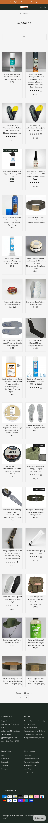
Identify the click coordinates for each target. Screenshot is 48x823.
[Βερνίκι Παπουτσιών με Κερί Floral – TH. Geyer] (36, 538)
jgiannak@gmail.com (9, 738)
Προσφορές (5, 769)
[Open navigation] (6, 7)
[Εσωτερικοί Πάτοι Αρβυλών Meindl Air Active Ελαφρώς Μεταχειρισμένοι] (12, 328)
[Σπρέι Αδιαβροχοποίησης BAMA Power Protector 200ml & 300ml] (36, 366)
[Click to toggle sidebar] (24, 37)
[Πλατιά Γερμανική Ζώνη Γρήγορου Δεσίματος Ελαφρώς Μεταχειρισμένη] (36, 666)
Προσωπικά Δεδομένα (31, 759)
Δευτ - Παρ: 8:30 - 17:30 (10, 741)
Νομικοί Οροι (28, 772)
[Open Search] (41, 7)
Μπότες (4, 755)
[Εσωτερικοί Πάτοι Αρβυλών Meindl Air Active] (36, 289)
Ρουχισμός (5, 762)
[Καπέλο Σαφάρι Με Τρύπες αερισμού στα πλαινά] (12, 628)
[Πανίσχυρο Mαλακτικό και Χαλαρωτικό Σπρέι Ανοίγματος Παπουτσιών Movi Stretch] (12, 205)
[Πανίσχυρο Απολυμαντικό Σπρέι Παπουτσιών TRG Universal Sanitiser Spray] (12, 62)
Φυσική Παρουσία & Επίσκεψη (34, 721)
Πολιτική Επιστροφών (31, 762)
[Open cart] (45, 7)
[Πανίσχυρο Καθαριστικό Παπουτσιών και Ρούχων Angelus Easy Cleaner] (36, 628)
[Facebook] (3, 809)
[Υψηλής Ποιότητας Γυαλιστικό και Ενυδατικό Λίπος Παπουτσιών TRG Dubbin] (12, 454)
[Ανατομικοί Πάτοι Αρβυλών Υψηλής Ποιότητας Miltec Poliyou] (12, 584)
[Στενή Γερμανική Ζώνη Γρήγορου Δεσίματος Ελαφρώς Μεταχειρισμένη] (36, 205)
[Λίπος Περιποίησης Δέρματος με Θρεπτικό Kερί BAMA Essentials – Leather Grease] (12, 413)
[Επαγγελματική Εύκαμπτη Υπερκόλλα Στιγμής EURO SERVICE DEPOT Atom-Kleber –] (36, 159)
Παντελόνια (5, 759)
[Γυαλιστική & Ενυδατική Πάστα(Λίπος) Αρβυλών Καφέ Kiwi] (12, 289)
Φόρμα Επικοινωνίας (8, 721)
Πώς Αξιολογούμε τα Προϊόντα (34, 731)
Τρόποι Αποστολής (30, 765)
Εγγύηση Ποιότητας (30, 727)
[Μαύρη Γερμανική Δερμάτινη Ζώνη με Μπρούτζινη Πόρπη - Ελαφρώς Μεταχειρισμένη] (12, 666)
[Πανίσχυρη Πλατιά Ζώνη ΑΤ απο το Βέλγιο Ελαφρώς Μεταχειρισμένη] (36, 497)
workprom (19, 816)
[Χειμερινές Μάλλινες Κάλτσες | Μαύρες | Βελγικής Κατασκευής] (36, 328)
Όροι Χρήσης (28, 769)
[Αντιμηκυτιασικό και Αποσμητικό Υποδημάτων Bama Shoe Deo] (12, 246)
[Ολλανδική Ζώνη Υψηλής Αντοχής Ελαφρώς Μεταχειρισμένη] (36, 454)
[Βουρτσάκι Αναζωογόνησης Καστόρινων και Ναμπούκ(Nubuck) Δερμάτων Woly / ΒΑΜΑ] (12, 497)
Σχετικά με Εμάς (29, 724)
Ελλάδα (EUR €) (8, 790)
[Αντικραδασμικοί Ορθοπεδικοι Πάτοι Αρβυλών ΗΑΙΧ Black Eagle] (36, 113)
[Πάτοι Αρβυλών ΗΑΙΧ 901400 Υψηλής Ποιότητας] (36, 413)
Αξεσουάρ (4, 765)
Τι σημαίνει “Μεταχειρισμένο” (34, 738)
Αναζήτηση (27, 755)
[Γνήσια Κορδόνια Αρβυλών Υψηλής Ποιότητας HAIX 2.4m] (12, 159)
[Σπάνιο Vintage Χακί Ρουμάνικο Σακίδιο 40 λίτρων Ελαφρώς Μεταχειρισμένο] (36, 584)
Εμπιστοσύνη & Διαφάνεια (33, 734)
